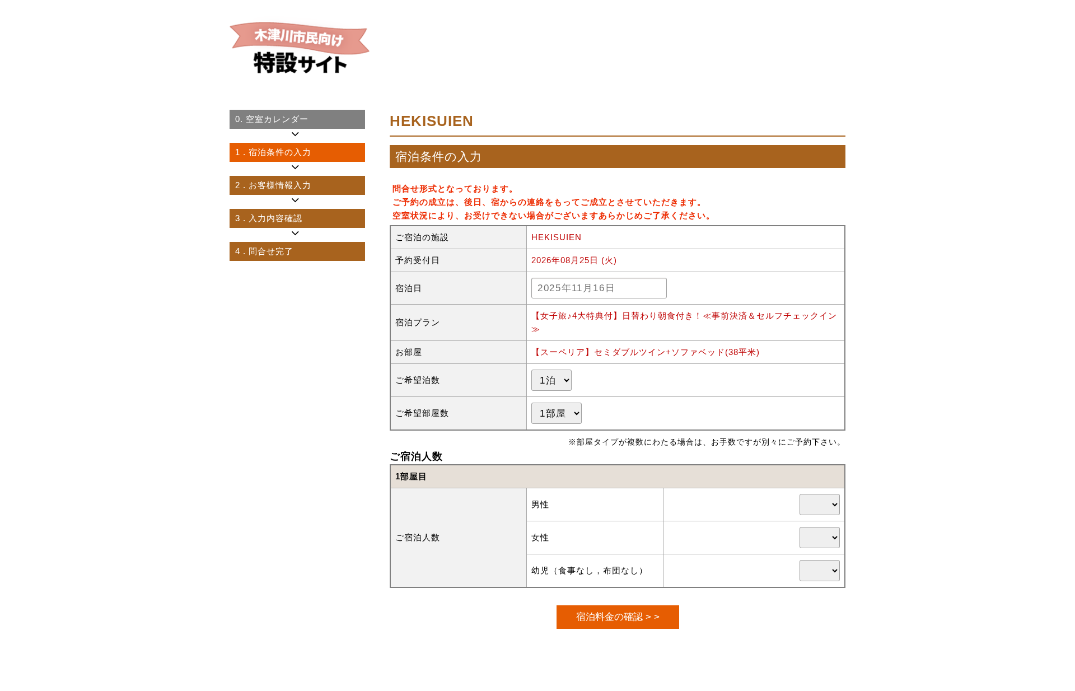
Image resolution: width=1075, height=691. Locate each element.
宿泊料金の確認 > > (618, 616)
